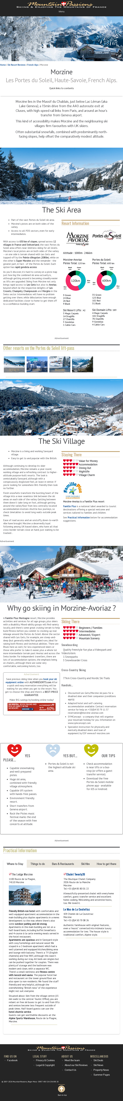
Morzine (60, 370)
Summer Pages (102, 1074)
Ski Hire (85, 864)
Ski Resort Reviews (16, 64)
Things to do (37, 864)
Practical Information (79, 517)
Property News (101, 1070)
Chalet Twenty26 (75, 874)
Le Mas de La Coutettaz (76, 909)
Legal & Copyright (45, 1065)
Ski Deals (98, 1060)
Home (3, 64)
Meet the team (72, 1060)
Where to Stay (15, 864)
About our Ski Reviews (76, 1065)
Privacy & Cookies (45, 1060)
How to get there (106, 864)
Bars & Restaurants (63, 864)
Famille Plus (69, 506)
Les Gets (14, 370)
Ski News (98, 1065)
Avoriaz (37, 370)
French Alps (32, 64)
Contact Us (70, 1070)
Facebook (12, 1060)
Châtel (82, 370)
